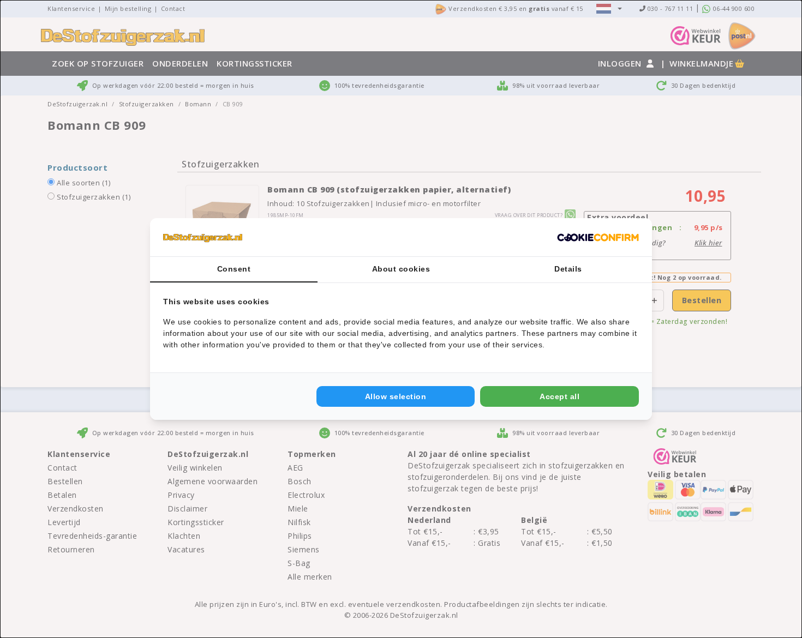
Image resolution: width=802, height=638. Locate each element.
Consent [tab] (234, 268)
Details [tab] (568, 268)
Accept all (559, 396)
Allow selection (396, 396)
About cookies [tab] (401, 268)
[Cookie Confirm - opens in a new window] (598, 237)
